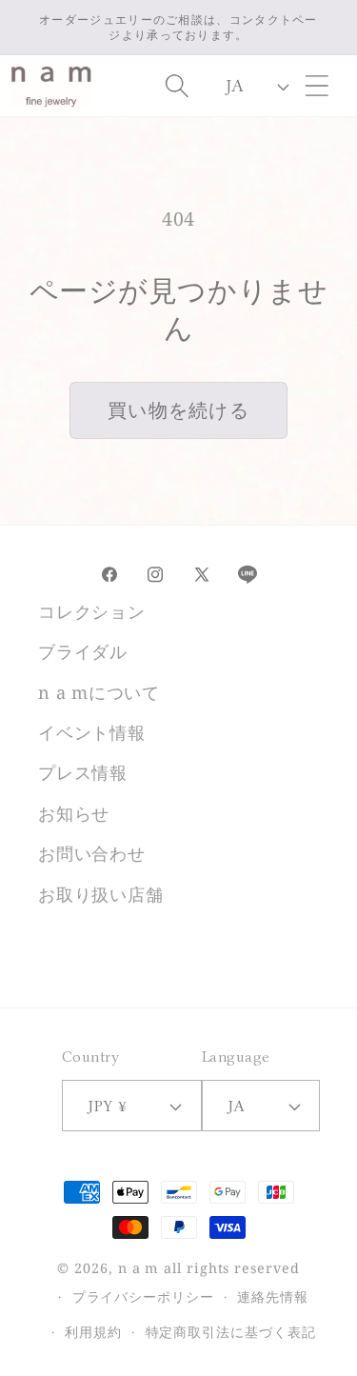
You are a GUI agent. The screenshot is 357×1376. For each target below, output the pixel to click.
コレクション (92, 611)
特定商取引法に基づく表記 (231, 1332)
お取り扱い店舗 (100, 894)
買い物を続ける (178, 410)
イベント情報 (92, 732)
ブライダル (83, 651)
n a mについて (99, 692)
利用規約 (93, 1332)
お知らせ (73, 813)
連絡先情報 (272, 1296)
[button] (317, 86)
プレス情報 (83, 772)
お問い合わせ (92, 853)
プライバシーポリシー (143, 1296)
